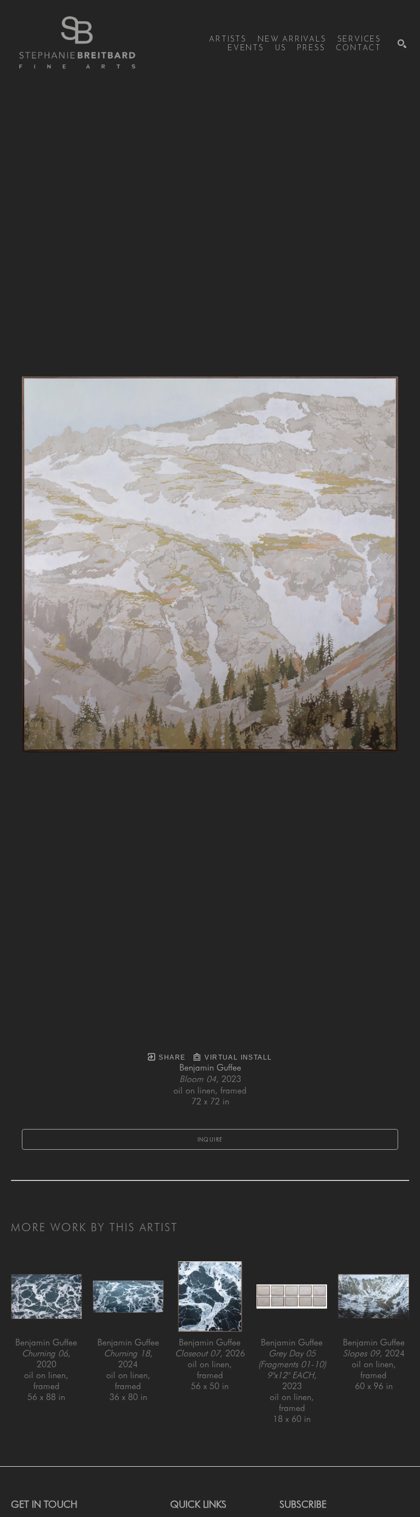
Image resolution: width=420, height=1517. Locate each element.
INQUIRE (210, 1139)
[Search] (402, 43)
